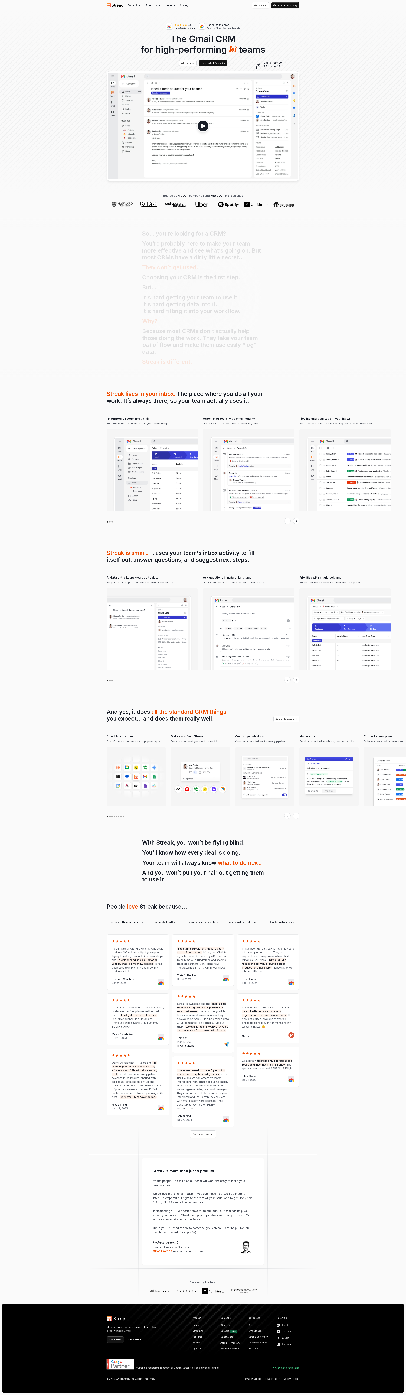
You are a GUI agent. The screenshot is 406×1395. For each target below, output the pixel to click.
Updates (197, 1359)
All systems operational (287, 1378)
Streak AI (198, 1341)
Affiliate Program (230, 1353)
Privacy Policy (272, 1389)
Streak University (258, 1347)
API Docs (253, 1359)
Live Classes (256, 1341)
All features (188, 73)
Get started (285, 5)
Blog (251, 1335)
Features (197, 1347)
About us (225, 1335)
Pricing (184, 5)
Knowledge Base (258, 1353)
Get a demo (260, 5)
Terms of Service (252, 1389)
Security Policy (291, 1389)
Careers (228, 1341)
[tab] (126, 933)
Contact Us (226, 1347)
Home (196, 1335)
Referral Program (229, 1359)
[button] (134, 5)
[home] (115, 5)
